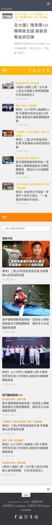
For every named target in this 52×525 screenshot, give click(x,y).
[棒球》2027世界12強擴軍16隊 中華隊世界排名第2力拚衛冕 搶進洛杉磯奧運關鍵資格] (8, 107)
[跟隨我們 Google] (48, 70)
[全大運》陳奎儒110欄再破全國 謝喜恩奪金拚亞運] (7, 16)
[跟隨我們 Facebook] (29, 70)
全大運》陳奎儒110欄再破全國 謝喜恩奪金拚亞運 (31, 31)
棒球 (24, 105)
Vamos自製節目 (36, 14)
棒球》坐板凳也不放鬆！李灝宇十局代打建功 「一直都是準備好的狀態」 (32, 196)
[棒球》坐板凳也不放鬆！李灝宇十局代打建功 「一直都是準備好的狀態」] (8, 186)
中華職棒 (20, 132)
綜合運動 (43, 17)
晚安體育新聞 (26, 17)
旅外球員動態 (32, 132)
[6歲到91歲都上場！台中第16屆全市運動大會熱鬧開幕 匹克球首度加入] (8, 85)
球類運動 (32, 105)
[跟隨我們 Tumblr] (43, 70)
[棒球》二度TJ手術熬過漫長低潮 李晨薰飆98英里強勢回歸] (8, 133)
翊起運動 (34, 83)
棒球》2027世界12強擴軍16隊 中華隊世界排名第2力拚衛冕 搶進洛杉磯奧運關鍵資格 (25, 376)
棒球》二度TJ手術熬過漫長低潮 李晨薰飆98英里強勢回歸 (33, 143)
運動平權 (34, 158)
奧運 (18, 105)
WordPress (19, 505)
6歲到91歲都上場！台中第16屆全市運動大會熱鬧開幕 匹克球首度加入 (34, 91)
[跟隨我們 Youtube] (34, 70)
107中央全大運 (20, 14)
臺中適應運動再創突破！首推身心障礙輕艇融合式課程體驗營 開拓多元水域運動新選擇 (25, 323)
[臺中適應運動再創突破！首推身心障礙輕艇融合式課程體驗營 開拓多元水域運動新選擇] (8, 160)
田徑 (36, 17)
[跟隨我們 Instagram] (39, 70)
